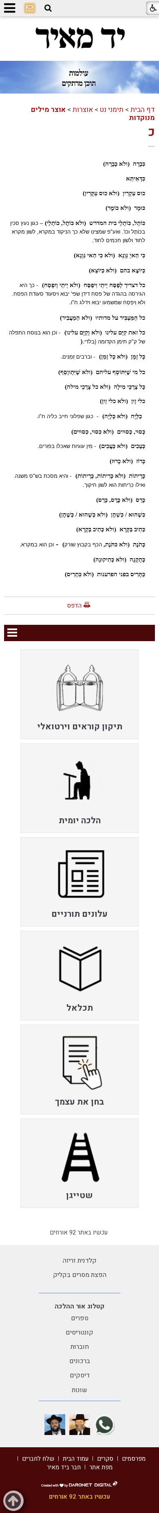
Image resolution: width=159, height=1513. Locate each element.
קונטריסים (79, 1332)
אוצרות (83, 110)
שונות (79, 1390)
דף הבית (142, 110)
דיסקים (80, 1375)
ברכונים (79, 1361)
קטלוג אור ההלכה (79, 1306)
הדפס (74, 605)
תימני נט (112, 110)
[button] (48, 8)
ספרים (79, 1318)
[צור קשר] (29, 8)
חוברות (80, 1347)
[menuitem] (79, 694)
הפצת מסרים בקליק (79, 1275)
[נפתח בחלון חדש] (104, 1424)
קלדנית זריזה (80, 1261)
